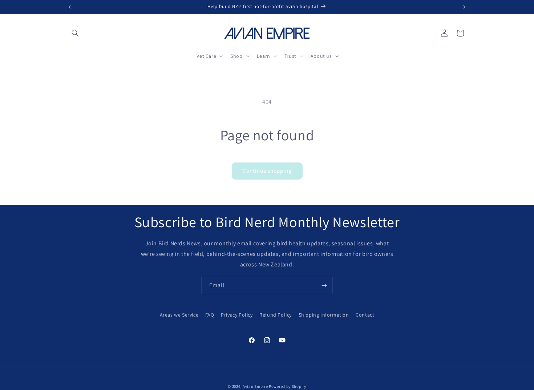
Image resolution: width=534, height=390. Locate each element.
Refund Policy (275, 314)
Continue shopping (267, 170)
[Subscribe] (324, 285)
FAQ (209, 314)
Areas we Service (179, 314)
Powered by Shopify (287, 386)
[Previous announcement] (70, 7)
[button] (75, 33)
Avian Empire (255, 386)
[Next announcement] (464, 7)
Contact (365, 314)
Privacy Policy (236, 314)
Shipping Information (324, 314)
